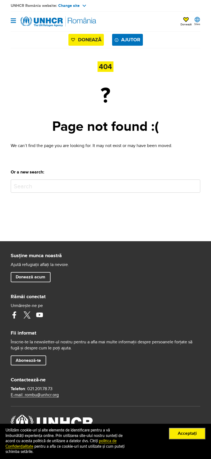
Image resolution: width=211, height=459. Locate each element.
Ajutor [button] (130, 39)
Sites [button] (197, 24)
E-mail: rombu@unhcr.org (35, 395)
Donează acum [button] (30, 277)
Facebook (14, 315)
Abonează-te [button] (28, 360)
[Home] (38, 21)
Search (195, 185)
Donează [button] (186, 24)
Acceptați (187, 433)
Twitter (26, 315)
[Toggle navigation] (13, 21)
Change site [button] (69, 5)
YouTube (39, 315)
